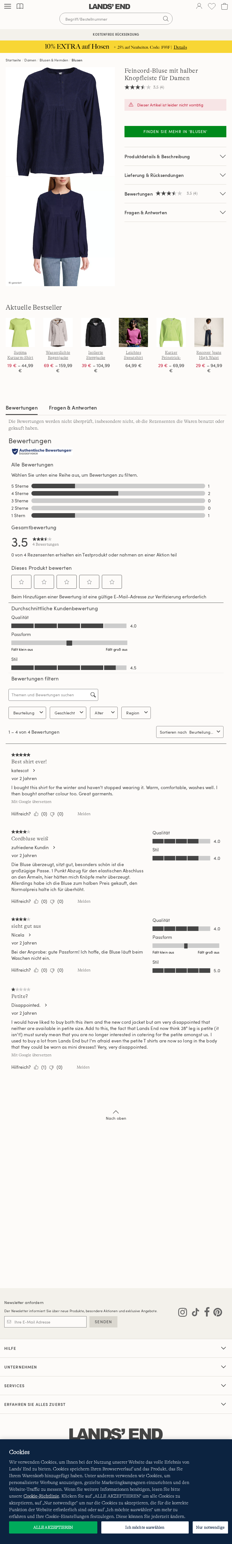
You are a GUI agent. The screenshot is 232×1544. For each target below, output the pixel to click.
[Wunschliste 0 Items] (212, 6)
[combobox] (202, 732)
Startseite (13, 60)
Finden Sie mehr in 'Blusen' (175, 131)
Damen (30, 60)
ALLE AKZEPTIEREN (53, 1527)
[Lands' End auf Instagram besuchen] (182, 1313)
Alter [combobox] (99, 713)
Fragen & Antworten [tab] (73, 407)
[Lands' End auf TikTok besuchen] (194, 1313)
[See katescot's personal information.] (33, 770)
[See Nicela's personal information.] (29, 935)
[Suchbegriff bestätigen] (165, 19)
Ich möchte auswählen (144, 1527)
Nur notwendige (210, 1527)
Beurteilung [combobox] (24, 713)
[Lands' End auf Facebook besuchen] (205, 1313)
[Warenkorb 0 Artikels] (224, 6)
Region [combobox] (132, 713)
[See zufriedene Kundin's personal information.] (53, 847)
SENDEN (103, 1321)
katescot (20, 770)
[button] (21, 582)
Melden (84, 813)
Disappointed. (25, 1005)
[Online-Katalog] (20, 6)
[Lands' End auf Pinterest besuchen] (216, 1313)
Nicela (17, 934)
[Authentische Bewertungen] (42, 452)
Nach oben (116, 1118)
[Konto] (199, 6)
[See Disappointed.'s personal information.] (45, 1005)
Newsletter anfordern (24, 1302)
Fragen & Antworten (145, 212)
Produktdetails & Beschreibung (157, 156)
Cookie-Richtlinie (41, 1496)
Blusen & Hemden (54, 60)
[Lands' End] (109, 6)
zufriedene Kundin (30, 847)
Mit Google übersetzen (31, 801)
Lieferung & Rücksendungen (154, 175)
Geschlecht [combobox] (65, 713)
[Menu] (7, 6)
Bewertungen (22, 407)
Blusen (77, 60)
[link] (45, 541)
